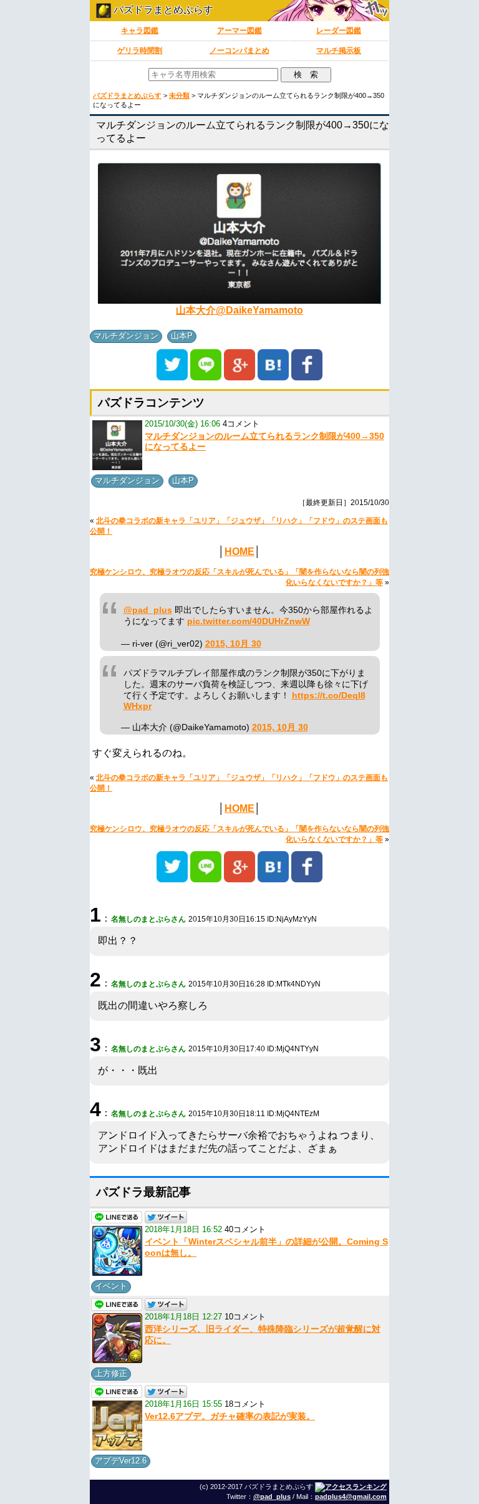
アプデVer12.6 (121, 1460)
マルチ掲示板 (338, 50)
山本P (182, 335)
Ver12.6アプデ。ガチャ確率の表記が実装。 (230, 1416)
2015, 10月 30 (233, 643)
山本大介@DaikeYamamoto (239, 310)
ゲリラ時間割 (139, 50)
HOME (239, 551)
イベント (111, 1286)
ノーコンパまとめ (239, 50)
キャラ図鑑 (139, 30)
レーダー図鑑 (338, 30)
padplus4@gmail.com (351, 1496)
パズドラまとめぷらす (162, 9)
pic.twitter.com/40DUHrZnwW (248, 621)
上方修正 (111, 1373)
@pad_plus (147, 610)
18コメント (245, 1404)
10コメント (245, 1316)
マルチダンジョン (126, 335)
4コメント (241, 423)
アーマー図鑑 (239, 30)
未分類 (179, 95)
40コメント (245, 1229)
